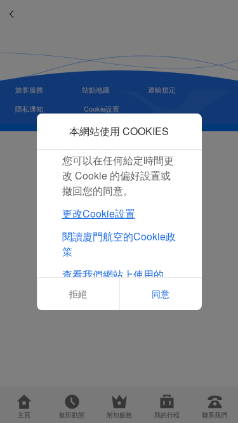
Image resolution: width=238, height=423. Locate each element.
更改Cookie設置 (98, 213)
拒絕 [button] (78, 293)
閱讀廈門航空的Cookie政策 (119, 244)
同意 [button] (160, 293)
